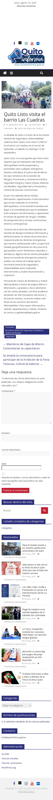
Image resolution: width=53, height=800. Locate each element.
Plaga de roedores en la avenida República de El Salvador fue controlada (33, 612)
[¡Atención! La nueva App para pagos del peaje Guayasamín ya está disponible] (11, 650)
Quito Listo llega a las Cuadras (30, 128)
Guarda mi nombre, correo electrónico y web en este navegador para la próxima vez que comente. (26, 480)
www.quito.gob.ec (26, 791)
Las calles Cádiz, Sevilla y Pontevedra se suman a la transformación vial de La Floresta (34, 591)
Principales (9, 327)
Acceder (5, 754)
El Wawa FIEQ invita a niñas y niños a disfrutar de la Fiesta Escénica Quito (35, 676)
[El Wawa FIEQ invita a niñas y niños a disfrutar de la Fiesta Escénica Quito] (11, 672)
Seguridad (10, 336)
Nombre (6, 432)
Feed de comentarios (12, 763)
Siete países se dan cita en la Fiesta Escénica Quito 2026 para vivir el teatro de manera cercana (35, 569)
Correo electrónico (11, 449)
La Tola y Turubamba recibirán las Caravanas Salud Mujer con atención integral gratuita (34, 633)
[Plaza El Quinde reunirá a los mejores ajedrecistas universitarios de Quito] (11, 543)
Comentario (8, 390)
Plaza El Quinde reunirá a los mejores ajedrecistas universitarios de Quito (34, 548)
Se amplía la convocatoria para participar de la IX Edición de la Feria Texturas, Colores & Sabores (26, 360)
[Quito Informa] (26, 49)
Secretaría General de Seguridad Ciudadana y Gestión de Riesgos (24, 331)
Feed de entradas (10, 758)
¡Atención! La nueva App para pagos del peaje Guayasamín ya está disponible (33, 655)
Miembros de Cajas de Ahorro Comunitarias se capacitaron (23, 346)
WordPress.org (9, 767)
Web (4, 463)
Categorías (7, 528)
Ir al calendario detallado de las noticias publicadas (26, 721)
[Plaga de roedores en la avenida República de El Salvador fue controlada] (11, 608)
